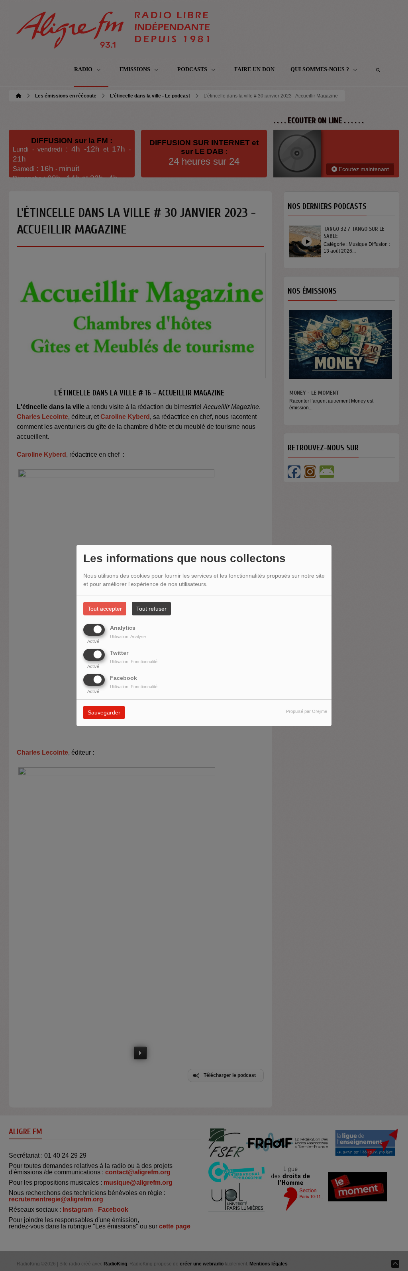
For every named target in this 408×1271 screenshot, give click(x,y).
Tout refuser (151, 608)
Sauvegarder (104, 713)
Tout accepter (105, 608)
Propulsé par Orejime (306, 711)
